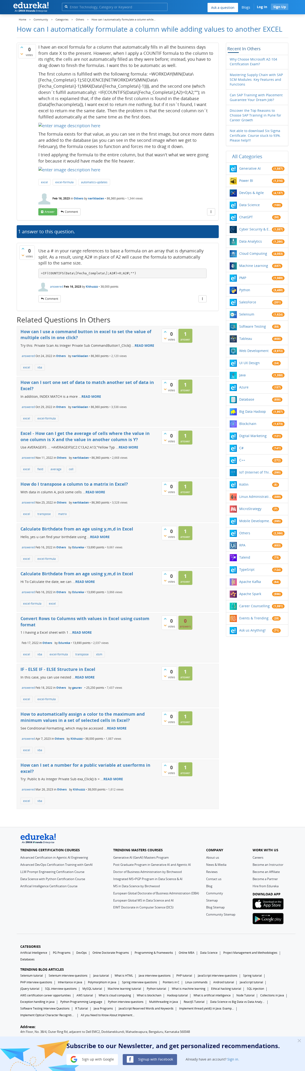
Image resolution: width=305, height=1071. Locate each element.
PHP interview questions (36, 982)
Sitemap (212, 900)
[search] (66, 6)
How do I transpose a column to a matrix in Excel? (74, 484)
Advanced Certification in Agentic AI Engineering (54, 857)
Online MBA (186, 953)
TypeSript (246, 569)
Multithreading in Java (163, 1002)
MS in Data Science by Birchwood (136, 886)
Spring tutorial (252, 976)
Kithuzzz (92, 287)
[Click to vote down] (21, 54)
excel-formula (64, 182)
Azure (244, 387)
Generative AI (250, 168)
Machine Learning (253, 265)
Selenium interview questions (68, 976)
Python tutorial (156, 989)
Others (78, 198)
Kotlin (244, 484)
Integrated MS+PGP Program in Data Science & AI (148, 879)
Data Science (249, 205)
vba (39, 367)
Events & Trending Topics (255, 618)
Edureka (78, 547)
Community (214, 893)
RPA (242, 545)
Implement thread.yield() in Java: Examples (206, 1008)
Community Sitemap (220, 914)
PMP (242, 277)
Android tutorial (223, 982)
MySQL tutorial (92, 989)
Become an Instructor (268, 864)
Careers (258, 857)
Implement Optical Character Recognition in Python (47, 1015)
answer (50, 212)
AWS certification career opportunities (45, 995)
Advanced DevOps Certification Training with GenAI (56, 864)
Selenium (246, 314)
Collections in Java (272, 995)
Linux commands (196, 982)
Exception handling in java (37, 1002)
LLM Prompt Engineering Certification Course (52, 872)
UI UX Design (249, 363)
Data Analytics (250, 241)
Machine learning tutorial (124, 989)
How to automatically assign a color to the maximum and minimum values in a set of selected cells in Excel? (82, 717)
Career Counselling (254, 606)
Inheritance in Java (70, 982)
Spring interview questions (139, 982)
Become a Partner (265, 879)
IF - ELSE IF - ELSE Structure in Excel (57, 669)
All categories (247, 156)
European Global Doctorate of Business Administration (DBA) (156, 893)
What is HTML (124, 976)
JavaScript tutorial (251, 982)
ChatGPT (246, 217)
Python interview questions (125, 1002)
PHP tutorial (184, 976)
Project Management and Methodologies (250, 953)
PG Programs (62, 953)
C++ (242, 460)
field (40, 469)
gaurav (77, 688)
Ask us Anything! (252, 630)
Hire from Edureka (266, 886)
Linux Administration (255, 496)
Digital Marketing (253, 436)
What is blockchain (149, 995)
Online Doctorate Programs (110, 953)
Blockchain (247, 423)
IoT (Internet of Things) (255, 472)
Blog (209, 886)
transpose (44, 514)
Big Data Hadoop (252, 411)
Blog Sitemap (215, 907)
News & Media (216, 864)
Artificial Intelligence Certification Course (48, 886)
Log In (262, 7)
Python (244, 290)
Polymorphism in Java (102, 982)
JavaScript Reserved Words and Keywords (146, 1008)
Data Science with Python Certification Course (52, 879)
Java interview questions (155, 976)
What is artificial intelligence (212, 995)
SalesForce (247, 302)
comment (71, 212)
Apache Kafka (250, 581)
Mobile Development (255, 521)
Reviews (212, 872)
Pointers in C (171, 982)
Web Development (254, 350)
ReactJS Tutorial (194, 1002)
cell (71, 469)
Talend (244, 557)
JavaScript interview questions (217, 976)
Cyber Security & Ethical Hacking (255, 229)
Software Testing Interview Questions (45, 1008)
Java (242, 375)
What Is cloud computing (115, 995)
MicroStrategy (250, 508)
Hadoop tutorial (177, 995)
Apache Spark (250, 594)
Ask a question (222, 7)
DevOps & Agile (251, 192)
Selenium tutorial (31, 976)
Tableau (245, 338)
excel (44, 182)
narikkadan (96, 198)
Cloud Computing (253, 253)
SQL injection (255, 989)
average (56, 469)
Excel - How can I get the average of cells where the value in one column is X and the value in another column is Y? (85, 436)
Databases (27, 959)
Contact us (213, 879)
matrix (62, 514)
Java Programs (103, 1008)
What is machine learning (188, 989)
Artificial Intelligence (33, 953)
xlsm (99, 654)
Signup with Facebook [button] (155, 1059)
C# (241, 448)
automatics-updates (94, 182)
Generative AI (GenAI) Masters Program (141, 857)
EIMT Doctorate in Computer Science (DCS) (143, 907)
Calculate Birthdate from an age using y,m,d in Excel (76, 529)
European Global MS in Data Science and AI (143, 900)
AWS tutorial (84, 995)
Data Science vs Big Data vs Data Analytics (237, 1002)
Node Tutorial (245, 995)
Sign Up (279, 7)
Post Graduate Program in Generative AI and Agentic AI (152, 864)
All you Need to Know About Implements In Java (108, 1015)
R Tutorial (81, 1008)
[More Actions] (211, 211)
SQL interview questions (61, 989)
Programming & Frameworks (154, 953)
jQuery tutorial (29, 989)
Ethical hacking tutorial (226, 989)
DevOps (81, 953)
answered (56, 287)
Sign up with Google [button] (97, 1059)
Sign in (232, 1059)
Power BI (246, 180)
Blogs (246, 7)
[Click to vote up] (21, 47)
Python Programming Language (81, 1002)
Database (246, 399)
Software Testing (252, 326)
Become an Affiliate (266, 872)
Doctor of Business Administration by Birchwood (147, 872)
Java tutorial (101, 976)
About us (212, 857)
